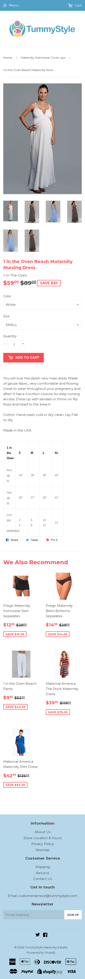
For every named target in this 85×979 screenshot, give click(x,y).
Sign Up (73, 914)
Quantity (10, 336)
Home (7, 57)
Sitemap (42, 850)
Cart (78, 5)
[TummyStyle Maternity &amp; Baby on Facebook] (45, 935)
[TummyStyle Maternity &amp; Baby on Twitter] (38, 935)
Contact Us (42, 879)
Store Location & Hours (43, 838)
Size (6, 316)
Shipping (42, 867)
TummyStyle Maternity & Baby (46, 947)
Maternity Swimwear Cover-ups (43, 57)
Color (7, 296)
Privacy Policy (42, 844)
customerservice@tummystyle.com (47, 896)
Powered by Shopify (41, 952)
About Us (42, 832)
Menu (14, 5)
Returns (42, 873)
